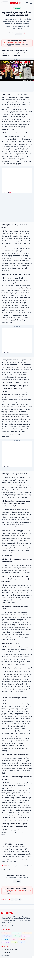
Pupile (14, 942)
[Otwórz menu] (31, 2)
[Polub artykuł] (25, 34)
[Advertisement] (17, 180)
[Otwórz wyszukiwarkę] (27, 2)
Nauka (22, 942)
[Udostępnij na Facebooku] (12, 899)
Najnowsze (7, 933)
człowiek (12, 866)
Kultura (14, 939)
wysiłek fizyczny (7, 869)
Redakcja (7, 952)
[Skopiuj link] (20, 899)
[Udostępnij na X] (16, 899)
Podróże (6, 939)
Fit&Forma (20, 866)
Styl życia (6, 942)
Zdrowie (17, 936)
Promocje (22, 939)
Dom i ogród (27, 933)
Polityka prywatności (10, 949)
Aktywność (17, 933)
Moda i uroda (7, 936)
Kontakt (6, 955)
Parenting (26, 936)
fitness (28, 866)
